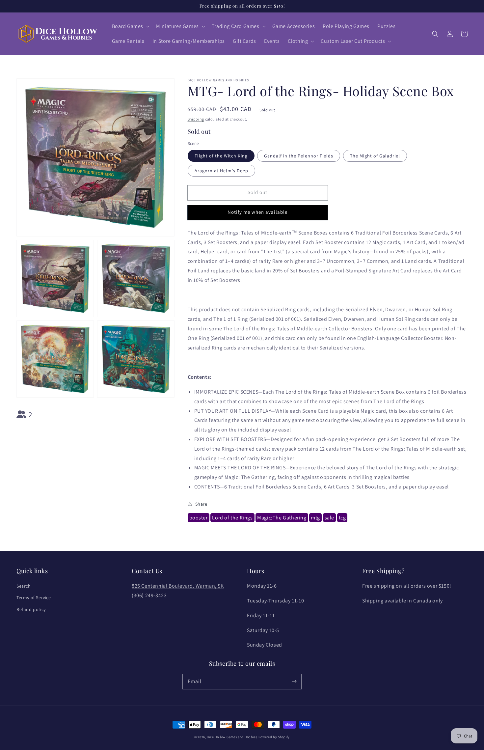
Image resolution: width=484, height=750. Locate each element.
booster (198, 517)
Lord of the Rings (232, 517)
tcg (342, 517)
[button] (130, 26)
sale (329, 517)
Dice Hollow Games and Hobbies (232, 737)
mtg (315, 517)
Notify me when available (257, 212)
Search (23, 586)
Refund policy (31, 609)
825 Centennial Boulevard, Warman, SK (178, 585)
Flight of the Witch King (221, 156)
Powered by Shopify (274, 737)
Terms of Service (33, 597)
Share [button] (201, 504)
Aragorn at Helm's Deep (221, 171)
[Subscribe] (294, 681)
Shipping (196, 119)
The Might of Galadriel (375, 156)
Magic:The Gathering (281, 517)
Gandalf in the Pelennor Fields (298, 156)
